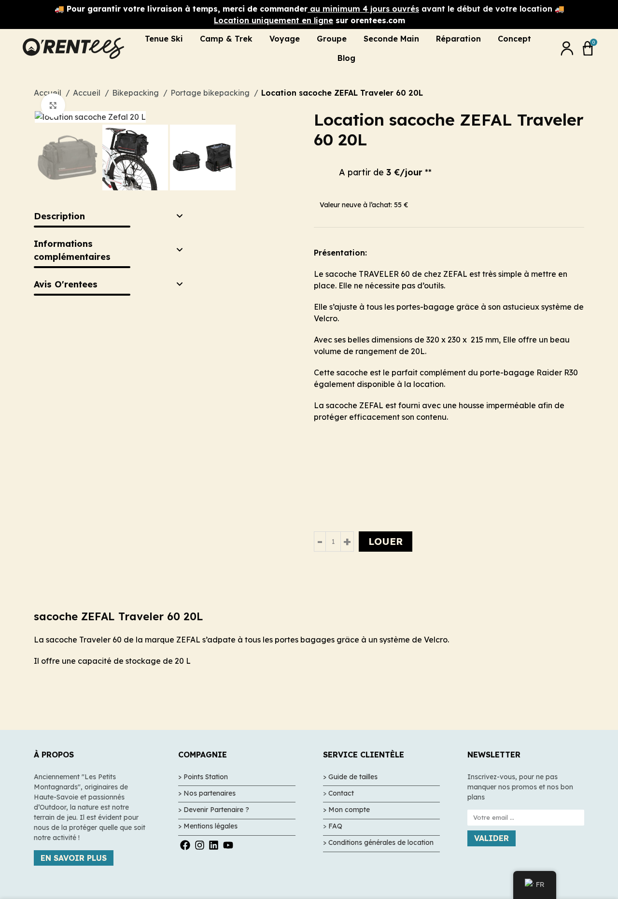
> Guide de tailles (350, 776)
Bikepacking (136, 93)
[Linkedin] (214, 845)
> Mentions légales (208, 826)
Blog (346, 58)
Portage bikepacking (211, 93)
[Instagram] (200, 845)
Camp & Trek (226, 38)
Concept (514, 38)
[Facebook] (185, 845)
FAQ (335, 826)
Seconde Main (391, 38)
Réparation (458, 38)
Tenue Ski (164, 38)
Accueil (87, 93)
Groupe (332, 38)
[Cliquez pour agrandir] (53, 105)
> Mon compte (346, 809)
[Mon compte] (567, 48)
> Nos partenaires (207, 793)
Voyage (284, 38)
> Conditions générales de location (378, 842)
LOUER (385, 541)
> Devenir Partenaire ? (213, 809)
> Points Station (203, 776)
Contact (341, 793)
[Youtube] (228, 845)
